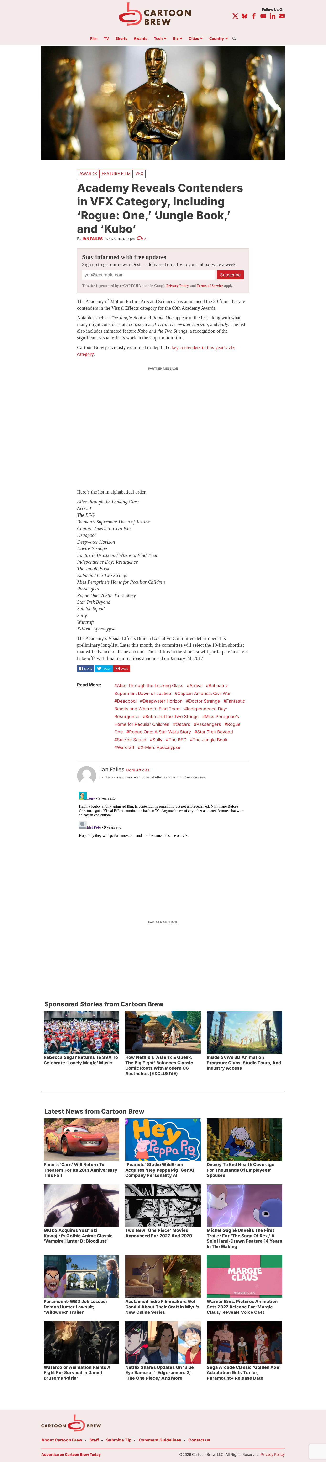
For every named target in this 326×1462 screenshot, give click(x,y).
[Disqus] (163, 849)
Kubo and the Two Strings (172, 716)
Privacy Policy (177, 286)
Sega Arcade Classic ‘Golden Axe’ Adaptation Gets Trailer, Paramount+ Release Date (244, 1373)
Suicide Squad (131, 739)
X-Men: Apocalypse (160, 747)
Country (216, 39)
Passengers (208, 724)
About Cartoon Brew (61, 1440)
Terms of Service (210, 286)
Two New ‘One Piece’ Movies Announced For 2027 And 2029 (158, 1233)
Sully (157, 739)
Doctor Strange (204, 701)
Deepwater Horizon (163, 701)
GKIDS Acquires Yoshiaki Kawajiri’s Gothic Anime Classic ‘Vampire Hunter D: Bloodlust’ (78, 1235)
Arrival (195, 685)
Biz (176, 39)
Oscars (183, 724)
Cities (194, 39)
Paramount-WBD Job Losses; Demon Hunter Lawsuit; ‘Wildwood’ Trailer (75, 1307)
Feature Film (116, 173)
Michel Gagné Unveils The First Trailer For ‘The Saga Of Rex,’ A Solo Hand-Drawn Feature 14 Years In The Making (244, 1238)
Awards (140, 39)
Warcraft (125, 747)
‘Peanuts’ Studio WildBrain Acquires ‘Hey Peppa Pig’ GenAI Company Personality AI (159, 1170)
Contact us (199, 1440)
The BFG (177, 739)
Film (94, 39)
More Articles (138, 770)
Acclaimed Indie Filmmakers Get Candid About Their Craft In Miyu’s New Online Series (162, 1307)
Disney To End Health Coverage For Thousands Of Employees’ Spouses (240, 1170)
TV (106, 39)
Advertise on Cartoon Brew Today (71, 1454)
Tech (158, 39)
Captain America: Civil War (204, 693)
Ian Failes (93, 238)
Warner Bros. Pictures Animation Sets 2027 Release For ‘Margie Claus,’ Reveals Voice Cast (242, 1307)
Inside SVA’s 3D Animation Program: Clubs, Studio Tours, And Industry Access (244, 1063)
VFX (139, 173)
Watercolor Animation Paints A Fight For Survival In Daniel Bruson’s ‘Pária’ (77, 1373)
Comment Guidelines (160, 1440)
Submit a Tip (118, 1440)
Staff (94, 1440)
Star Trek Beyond (215, 731)
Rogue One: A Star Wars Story (160, 731)
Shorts (121, 39)
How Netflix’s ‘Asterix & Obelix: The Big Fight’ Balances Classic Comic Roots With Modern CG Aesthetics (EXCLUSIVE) (159, 1065)
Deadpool (127, 701)
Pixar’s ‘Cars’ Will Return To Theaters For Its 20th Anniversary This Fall (80, 1170)
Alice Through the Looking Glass (150, 685)
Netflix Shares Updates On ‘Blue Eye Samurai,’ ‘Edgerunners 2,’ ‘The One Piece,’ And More (159, 1373)
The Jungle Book (210, 739)
